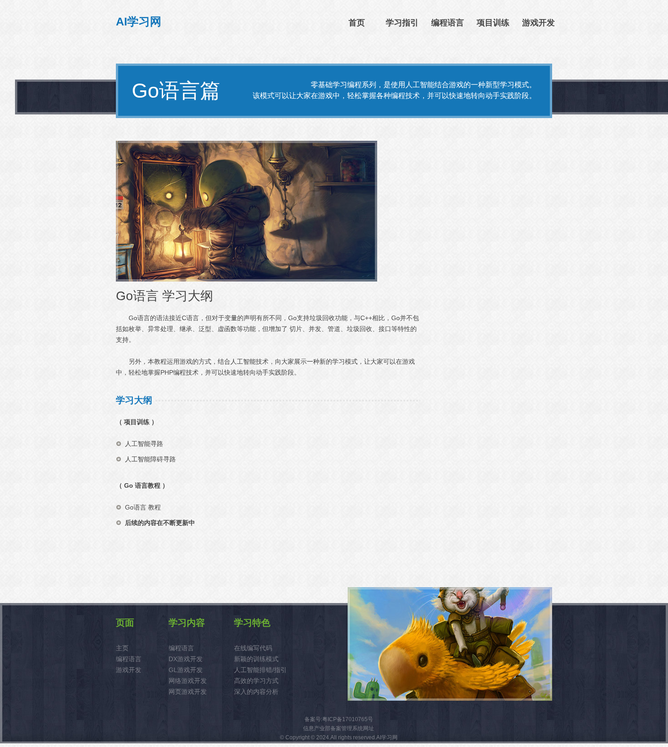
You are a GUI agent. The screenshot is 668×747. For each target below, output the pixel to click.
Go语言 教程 (143, 507)
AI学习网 (138, 21)
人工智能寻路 (144, 443)
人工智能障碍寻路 (150, 459)
